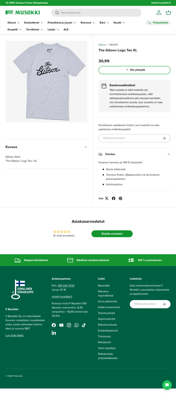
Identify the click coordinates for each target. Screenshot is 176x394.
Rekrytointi (104, 342)
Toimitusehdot (106, 313)
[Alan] (167, 385)
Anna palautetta (107, 301)
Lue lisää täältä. (15, 335)
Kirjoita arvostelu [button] (112, 234)
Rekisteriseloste (107, 325)
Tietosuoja (104, 336)
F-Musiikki (17, 376)
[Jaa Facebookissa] (113, 198)
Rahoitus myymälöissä (105, 293)
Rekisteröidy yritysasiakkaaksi (108, 356)
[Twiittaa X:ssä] (106, 198)
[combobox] (96, 13)
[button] (168, 12)
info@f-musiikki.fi (160, 3)
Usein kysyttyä (106, 348)
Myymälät (103, 286)
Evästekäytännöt (108, 331)
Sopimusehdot (106, 319)
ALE (66, 29)
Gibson (102, 45)
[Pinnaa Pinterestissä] (120, 198)
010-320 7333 (66, 286)
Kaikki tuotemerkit (109, 307)
